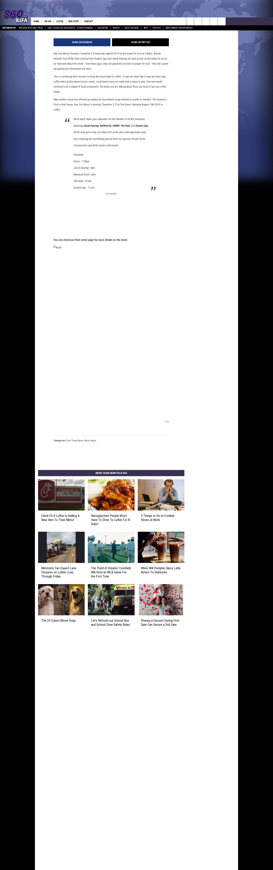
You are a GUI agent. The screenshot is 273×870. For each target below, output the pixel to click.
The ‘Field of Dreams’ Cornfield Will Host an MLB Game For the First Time (111, 572)
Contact (88, 21)
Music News (90, 440)
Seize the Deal (131, 28)
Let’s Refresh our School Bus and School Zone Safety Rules (110, 622)
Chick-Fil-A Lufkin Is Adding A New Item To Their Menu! (60, 518)
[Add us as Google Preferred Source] (198, 21)
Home (36, 21)
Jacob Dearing (91, 125)
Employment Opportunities (179, 28)
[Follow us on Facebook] (206, 21)
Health (116, 28)
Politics (157, 28)
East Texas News (75, 440)
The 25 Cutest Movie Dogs (58, 620)
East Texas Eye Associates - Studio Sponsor (70, 28)
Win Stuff (73, 21)
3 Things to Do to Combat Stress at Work (157, 518)
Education (103, 28)
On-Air (47, 21)
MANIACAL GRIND (109, 125)
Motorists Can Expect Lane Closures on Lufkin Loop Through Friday (58, 572)
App (146, 28)
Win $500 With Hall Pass (31, 28)
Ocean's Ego (141, 125)
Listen (59, 21)
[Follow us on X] (222, 21)
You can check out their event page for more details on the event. (91, 239)
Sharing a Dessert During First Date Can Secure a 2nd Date (160, 622)
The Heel (125, 125)
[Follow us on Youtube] (214, 21)
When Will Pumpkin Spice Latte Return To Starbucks (161, 570)
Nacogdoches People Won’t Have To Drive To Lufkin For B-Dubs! (111, 520)
